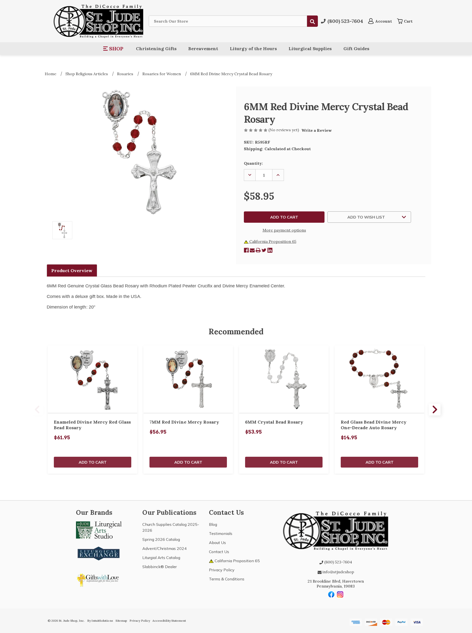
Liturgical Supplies (310, 48)
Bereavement (203, 48)
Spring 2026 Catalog (161, 539)
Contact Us (219, 551)
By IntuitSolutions (100, 620)
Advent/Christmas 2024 (164, 548)
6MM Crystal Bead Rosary (274, 422)
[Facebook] (246, 250)
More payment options (284, 230)
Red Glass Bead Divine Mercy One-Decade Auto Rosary (373, 424)
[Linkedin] (269, 250)
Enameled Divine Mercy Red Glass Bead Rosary (92, 424)
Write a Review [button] (316, 130)
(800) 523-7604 (337, 561)
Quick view (92, 379)
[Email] (252, 250)
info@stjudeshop (338, 571)
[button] (113, 49)
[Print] (258, 250)
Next (435, 409)
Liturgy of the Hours (253, 48)
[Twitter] (264, 250)
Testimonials (220, 533)
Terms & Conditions (226, 578)
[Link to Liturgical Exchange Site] (99, 552)
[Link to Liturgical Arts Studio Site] (99, 529)
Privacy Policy (222, 569)
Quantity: (253, 163)
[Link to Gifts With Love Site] (99, 579)
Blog (213, 524)
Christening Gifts (156, 48)
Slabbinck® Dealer (159, 566)
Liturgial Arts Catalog (161, 557)
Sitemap (121, 620)
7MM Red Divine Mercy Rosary (184, 422)
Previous (37, 409)
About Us (217, 542)
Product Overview (71, 270)
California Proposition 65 (272, 241)
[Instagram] (340, 594)
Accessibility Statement (169, 620)
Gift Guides (356, 48)
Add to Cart (93, 462)
